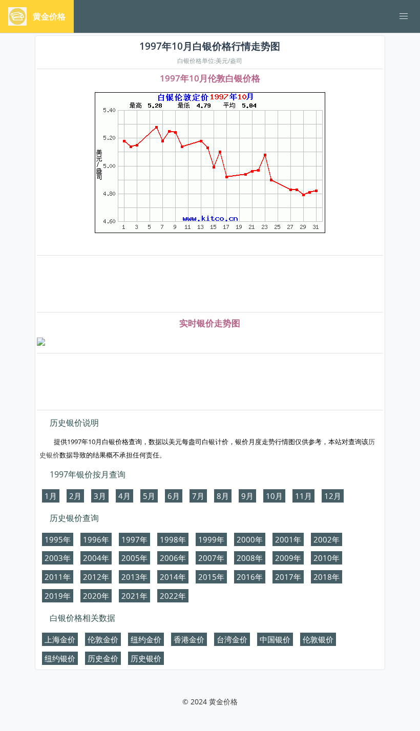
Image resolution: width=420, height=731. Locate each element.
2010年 (326, 558)
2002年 (326, 539)
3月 (100, 496)
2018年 (326, 577)
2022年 (173, 596)
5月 (149, 496)
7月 (198, 496)
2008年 (250, 558)
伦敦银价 (318, 639)
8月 (223, 496)
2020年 (96, 596)
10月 (274, 496)
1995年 (58, 539)
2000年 (250, 539)
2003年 (58, 558)
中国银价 (275, 639)
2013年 (134, 577)
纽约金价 (146, 639)
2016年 (250, 577)
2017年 (288, 577)
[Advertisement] (210, 284)
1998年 (173, 539)
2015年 (211, 577)
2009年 (288, 558)
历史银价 (146, 658)
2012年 (96, 577)
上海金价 (60, 639)
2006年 (173, 558)
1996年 (96, 539)
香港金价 (189, 639)
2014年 (173, 577)
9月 (247, 496)
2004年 (96, 558)
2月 (75, 496)
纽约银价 (60, 658)
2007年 (211, 558)
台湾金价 (232, 639)
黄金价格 (223, 701)
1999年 (211, 539)
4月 (124, 496)
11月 (303, 496)
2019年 (58, 596)
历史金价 (103, 658)
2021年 (134, 596)
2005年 (134, 558)
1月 (51, 496)
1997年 (134, 539)
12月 (332, 496)
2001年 (288, 539)
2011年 (58, 577)
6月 (173, 496)
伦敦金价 (103, 639)
